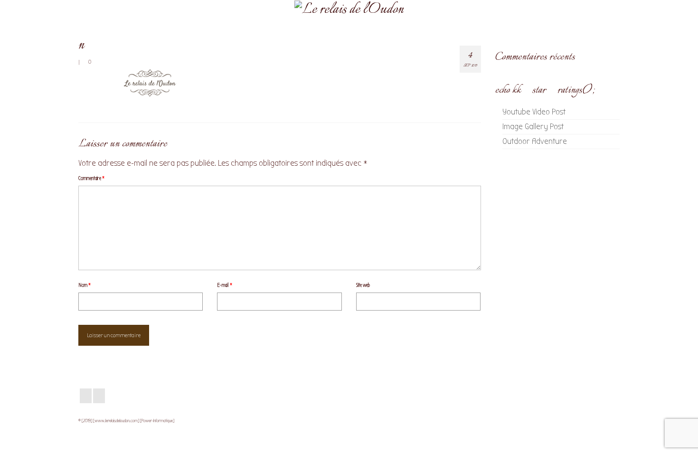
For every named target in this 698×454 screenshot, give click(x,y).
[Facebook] (86, 395)
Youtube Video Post (534, 112)
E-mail (224, 285)
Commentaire (91, 178)
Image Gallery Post (533, 127)
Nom (84, 285)
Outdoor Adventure (534, 141)
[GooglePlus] (99, 395)
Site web (363, 285)
